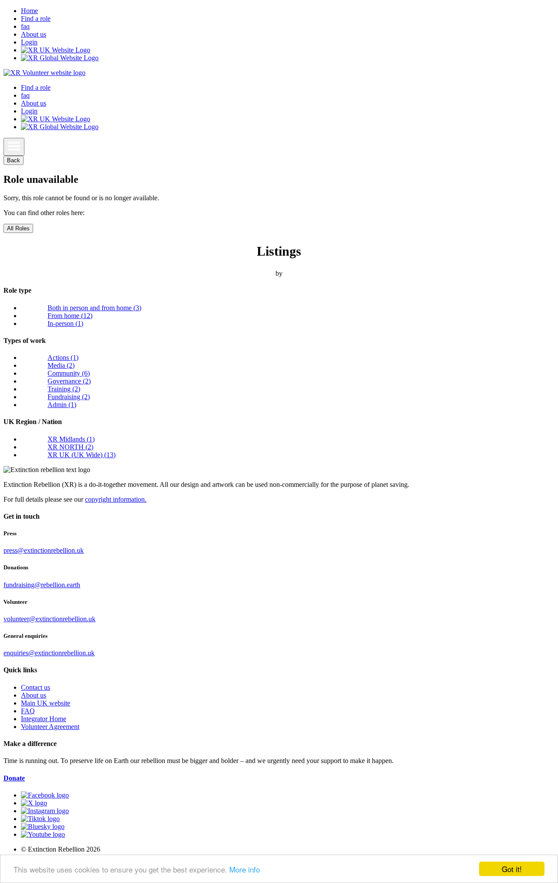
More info (244, 869)
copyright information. (115, 499)
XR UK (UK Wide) (82, 455)
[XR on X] (34, 803)
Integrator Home (43, 718)
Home (29, 10)
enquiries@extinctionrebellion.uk (49, 653)
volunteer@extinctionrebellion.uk (49, 619)
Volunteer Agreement (50, 726)
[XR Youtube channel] (43, 834)
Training (64, 389)
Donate (14, 778)
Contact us (35, 687)
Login (29, 42)
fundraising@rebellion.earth (41, 585)
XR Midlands (71, 439)
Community (69, 373)
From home (70, 315)
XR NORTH (70, 447)
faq (25, 26)
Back (13, 160)
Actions (63, 357)
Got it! (512, 868)
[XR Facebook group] (45, 795)
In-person (65, 323)
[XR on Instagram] (45, 811)
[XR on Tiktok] (40, 818)
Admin (62, 404)
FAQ (28, 711)
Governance (69, 381)
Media (61, 365)
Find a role (36, 18)
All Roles (18, 228)
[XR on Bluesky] (43, 826)
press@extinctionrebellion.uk (43, 550)
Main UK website (45, 703)
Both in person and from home (94, 307)
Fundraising (69, 396)
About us (33, 34)
